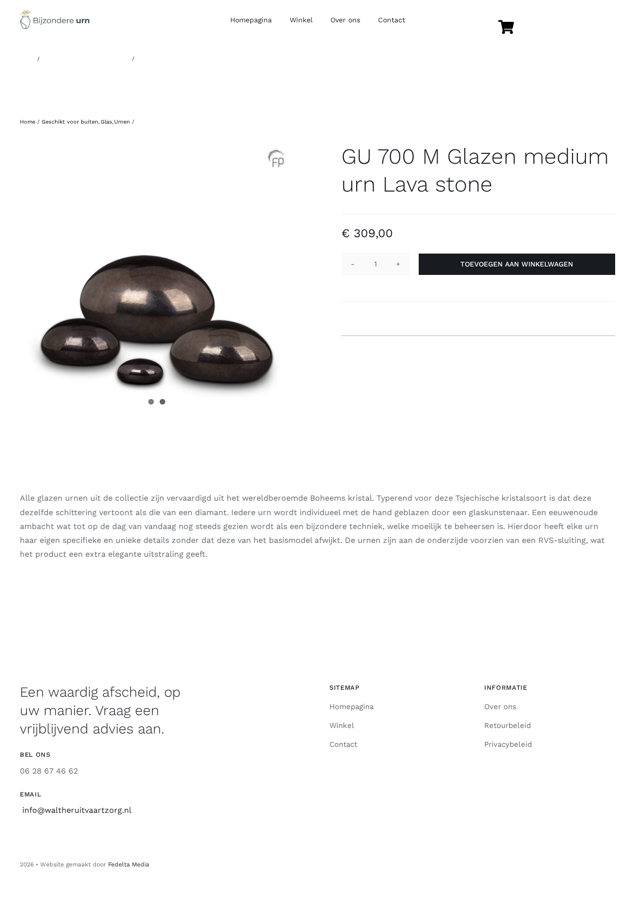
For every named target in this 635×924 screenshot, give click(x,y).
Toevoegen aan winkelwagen (516, 264)
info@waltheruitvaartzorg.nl (76, 810)
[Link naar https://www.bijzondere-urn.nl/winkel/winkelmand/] (506, 27)
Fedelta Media (128, 864)
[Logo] (55, 13)
